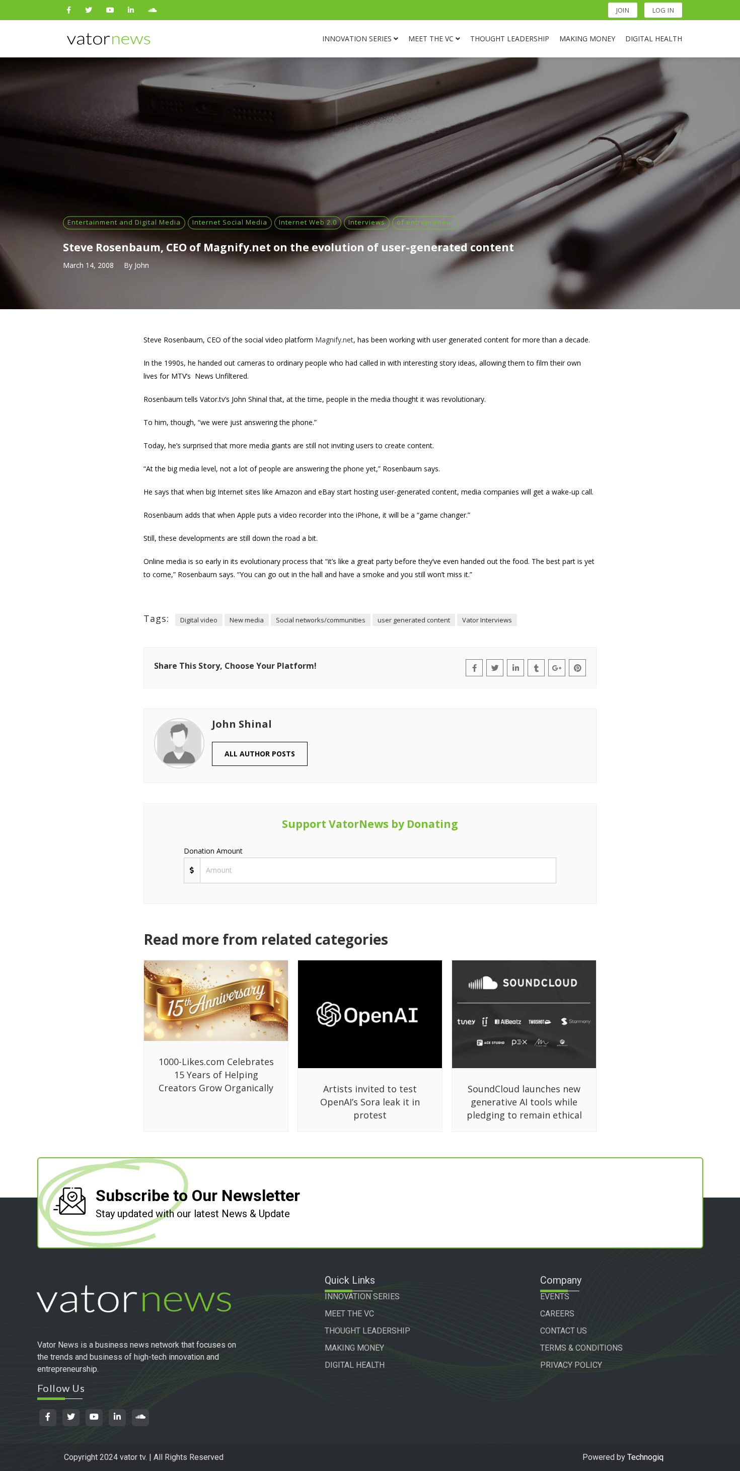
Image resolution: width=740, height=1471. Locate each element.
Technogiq (645, 1457)
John (141, 265)
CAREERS (557, 1313)
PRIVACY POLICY (571, 1365)
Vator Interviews (487, 619)
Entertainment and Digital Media (124, 222)
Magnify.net (334, 339)
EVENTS (554, 1296)
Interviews (366, 222)
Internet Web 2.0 (308, 222)
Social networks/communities (320, 619)
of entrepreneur (425, 222)
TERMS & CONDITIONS (581, 1348)
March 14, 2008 (88, 265)
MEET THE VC (349, 1313)
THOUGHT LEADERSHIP (367, 1331)
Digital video (198, 619)
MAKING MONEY (354, 1348)
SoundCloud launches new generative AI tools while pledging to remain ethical (524, 1102)
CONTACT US (563, 1331)
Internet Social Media (229, 222)
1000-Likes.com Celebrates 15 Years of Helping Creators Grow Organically (216, 1075)
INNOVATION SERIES (362, 1296)
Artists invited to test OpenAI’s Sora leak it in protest (370, 1102)
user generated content (414, 619)
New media (247, 619)
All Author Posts (260, 753)
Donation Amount (213, 851)
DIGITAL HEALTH (355, 1365)
